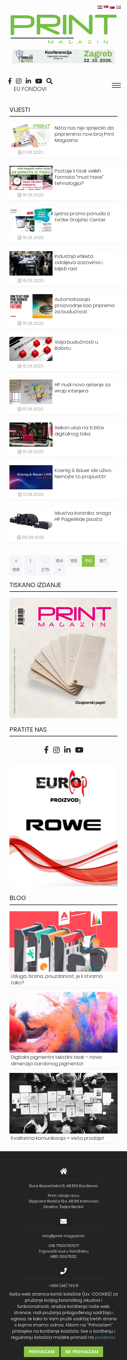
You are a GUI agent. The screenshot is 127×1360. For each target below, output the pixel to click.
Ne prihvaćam (81, 1351)
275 (45, 569)
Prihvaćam (42, 1351)
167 (103, 560)
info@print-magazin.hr (63, 1235)
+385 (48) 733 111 (63, 1285)
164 (59, 560)
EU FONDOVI (30, 89)
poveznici (105, 1337)
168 (15, 569)
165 (74, 560)
